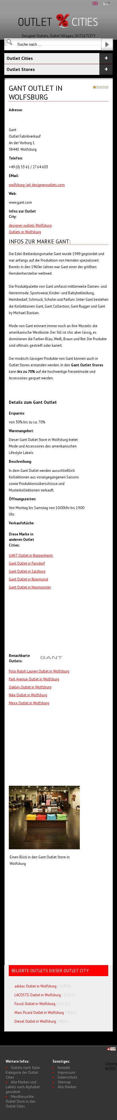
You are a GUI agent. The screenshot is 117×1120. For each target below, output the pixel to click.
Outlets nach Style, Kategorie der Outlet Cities (23, 1072)
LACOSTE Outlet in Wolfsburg (37, 995)
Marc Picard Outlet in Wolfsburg (39, 1012)
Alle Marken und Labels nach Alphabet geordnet (23, 1087)
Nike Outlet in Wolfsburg (28, 695)
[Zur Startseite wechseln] (58, 32)
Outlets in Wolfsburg (25, 232)
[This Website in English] (95, 3)
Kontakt (64, 1067)
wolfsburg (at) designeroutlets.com (37, 184)
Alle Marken (67, 1087)
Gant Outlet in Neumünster (30, 587)
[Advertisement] (74, 621)
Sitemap (64, 1082)
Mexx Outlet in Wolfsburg (29, 703)
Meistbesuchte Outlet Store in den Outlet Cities (20, 1101)
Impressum (66, 1072)
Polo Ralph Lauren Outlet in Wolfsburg (39, 671)
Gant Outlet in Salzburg (27, 571)
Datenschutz (67, 1077)
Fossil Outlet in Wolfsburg (34, 1003)
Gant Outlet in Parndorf (27, 563)
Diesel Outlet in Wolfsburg (35, 1021)
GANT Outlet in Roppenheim (31, 555)
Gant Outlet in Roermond (28, 579)
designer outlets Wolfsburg (30, 225)
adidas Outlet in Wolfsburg (35, 986)
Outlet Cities (20, 58)
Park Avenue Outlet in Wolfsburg (34, 679)
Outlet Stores (21, 69)
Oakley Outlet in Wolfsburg (30, 687)
